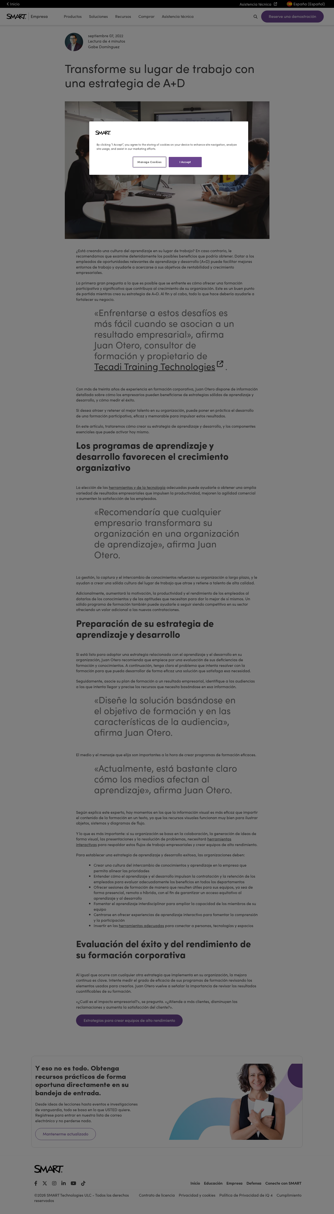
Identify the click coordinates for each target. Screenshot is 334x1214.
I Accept (185, 162)
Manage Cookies (149, 162)
